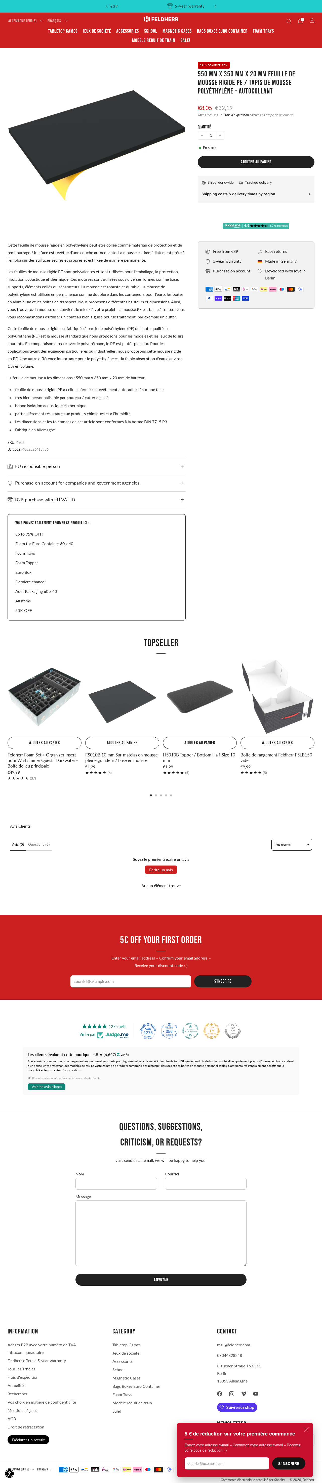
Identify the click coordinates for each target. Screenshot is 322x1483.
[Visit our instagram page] (232, 1394)
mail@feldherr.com (233, 1344)
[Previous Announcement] (106, 6)
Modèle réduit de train (153, 40)
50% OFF (23, 610)
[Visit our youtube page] (256, 1394)
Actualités (16, 1385)
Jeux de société (97, 31)
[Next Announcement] (215, 6)
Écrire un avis (161, 869)
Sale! (185, 40)
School (150, 31)
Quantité (204, 127)
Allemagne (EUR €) (22, 21)
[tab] (151, 795)
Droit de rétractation (26, 1426)
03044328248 (229, 1355)
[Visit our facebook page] (220, 1394)
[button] (9, 1473)
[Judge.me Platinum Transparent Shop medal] (190, 1031)
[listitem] (161, 6)
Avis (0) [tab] (18, 844)
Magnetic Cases (177, 31)
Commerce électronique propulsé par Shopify (253, 1480)
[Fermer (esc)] (306, 1430)
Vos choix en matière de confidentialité (42, 1402)
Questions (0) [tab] (39, 844)
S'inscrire (288, 1463)
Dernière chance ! (30, 581)
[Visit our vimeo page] (244, 1394)
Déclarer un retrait (28, 1439)
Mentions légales (22, 1410)
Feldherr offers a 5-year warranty (37, 1360)
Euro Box (23, 572)
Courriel (172, 1173)
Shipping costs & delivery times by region (238, 194)
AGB (12, 1418)
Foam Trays (263, 31)
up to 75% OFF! (29, 534)
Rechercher (17, 1393)
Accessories (127, 31)
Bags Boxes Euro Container (222, 31)
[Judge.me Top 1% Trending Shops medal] (212, 1031)
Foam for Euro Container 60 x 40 (44, 543)
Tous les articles (21, 1368)
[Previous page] (8, 697)
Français (54, 21)
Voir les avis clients (47, 1087)
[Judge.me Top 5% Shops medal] (233, 1031)
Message (83, 1196)
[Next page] (314, 697)
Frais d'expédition (236, 115)
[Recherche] (288, 21)
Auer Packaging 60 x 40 (36, 591)
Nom (79, 1173)
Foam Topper (26, 562)
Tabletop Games (62, 31)
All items (23, 600)
